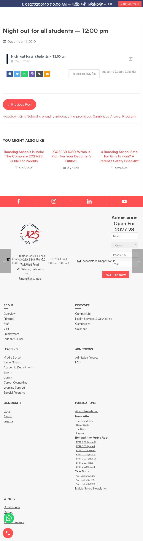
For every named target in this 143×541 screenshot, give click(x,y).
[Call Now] (8, 533)
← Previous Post (19, 104)
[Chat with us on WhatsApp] (9, 518)
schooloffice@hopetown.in (99, 261)
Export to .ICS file (84, 74)
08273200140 (57, 259)
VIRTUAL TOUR (130, 4)
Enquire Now (116, 275)
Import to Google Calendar (118, 72)
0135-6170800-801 (25, 259)
